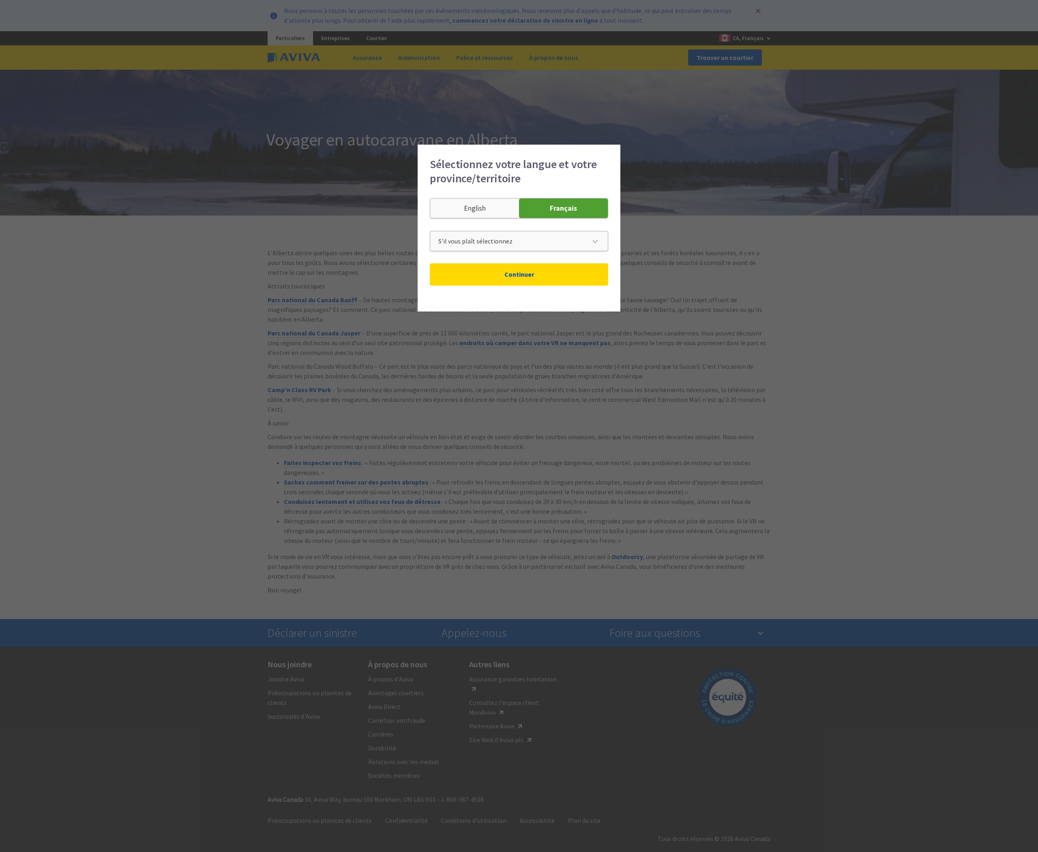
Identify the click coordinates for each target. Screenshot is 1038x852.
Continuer (519, 274)
